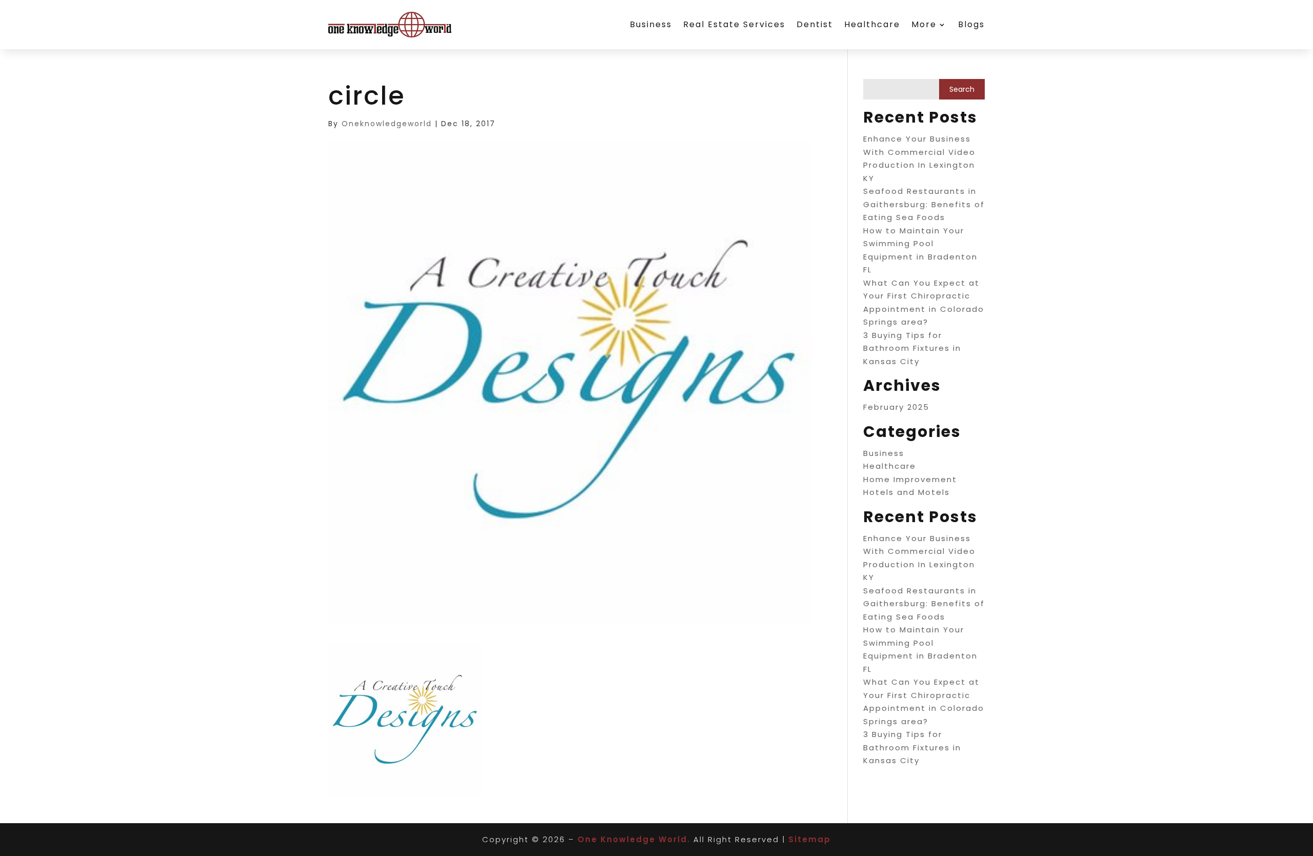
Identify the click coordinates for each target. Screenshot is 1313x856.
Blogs (971, 24)
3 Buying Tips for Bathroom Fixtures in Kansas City (912, 348)
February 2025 (896, 407)
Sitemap (809, 839)
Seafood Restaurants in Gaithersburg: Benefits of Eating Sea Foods (924, 204)
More (924, 24)
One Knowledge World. (634, 839)
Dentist (815, 24)
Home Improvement (910, 479)
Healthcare (872, 24)
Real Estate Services (734, 24)
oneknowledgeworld (387, 123)
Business (651, 24)
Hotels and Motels (906, 492)
